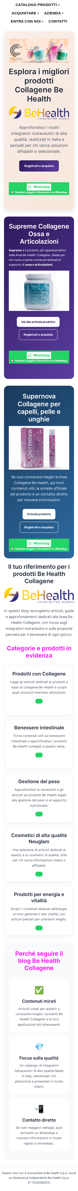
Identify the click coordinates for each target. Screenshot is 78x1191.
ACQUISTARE (25, 13)
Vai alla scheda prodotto (38, 322)
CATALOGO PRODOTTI (38, 5)
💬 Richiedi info (39, 701)
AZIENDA (54, 13)
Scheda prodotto (39, 514)
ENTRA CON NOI (27, 21)
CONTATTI (58, 21)
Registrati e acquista (39, 166)
